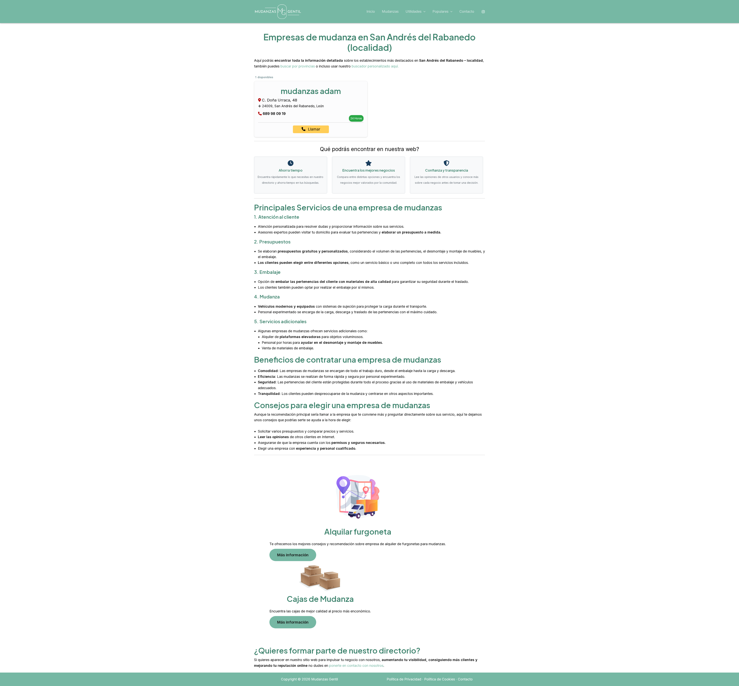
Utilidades (413, 11)
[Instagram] (483, 11)
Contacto (466, 11)
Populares (440, 11)
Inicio (370, 11)
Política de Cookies (439, 679)
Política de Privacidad (404, 679)
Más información (292, 555)
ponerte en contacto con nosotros (356, 666)
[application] (423, 11)
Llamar (313, 129)
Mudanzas (390, 11)
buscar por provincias (297, 66)
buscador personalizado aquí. (375, 66)
